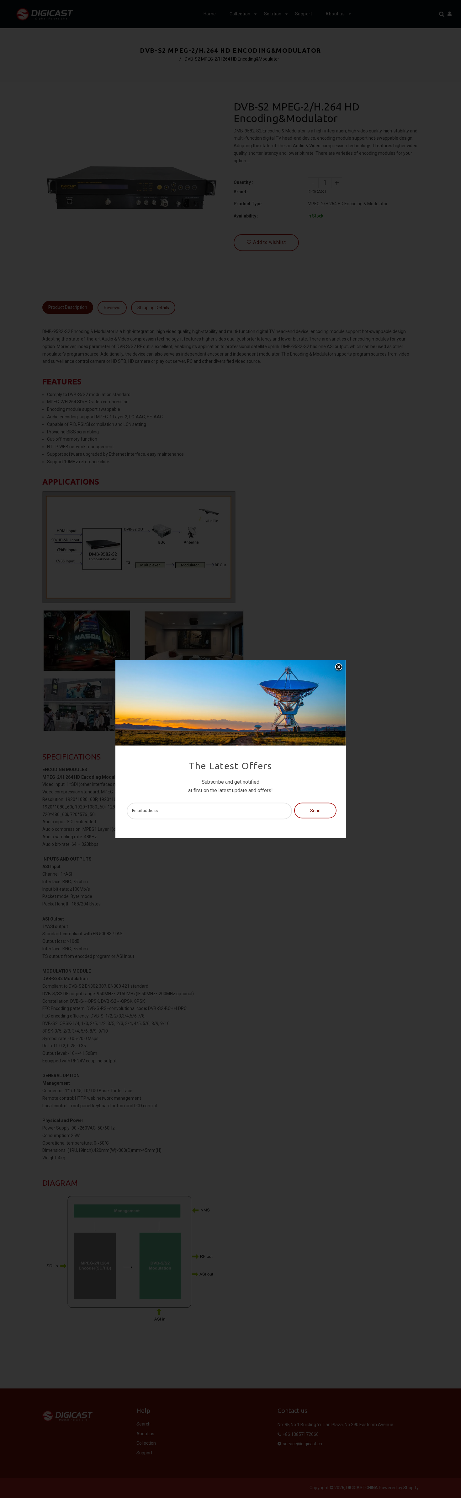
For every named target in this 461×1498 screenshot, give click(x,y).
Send (315, 810)
